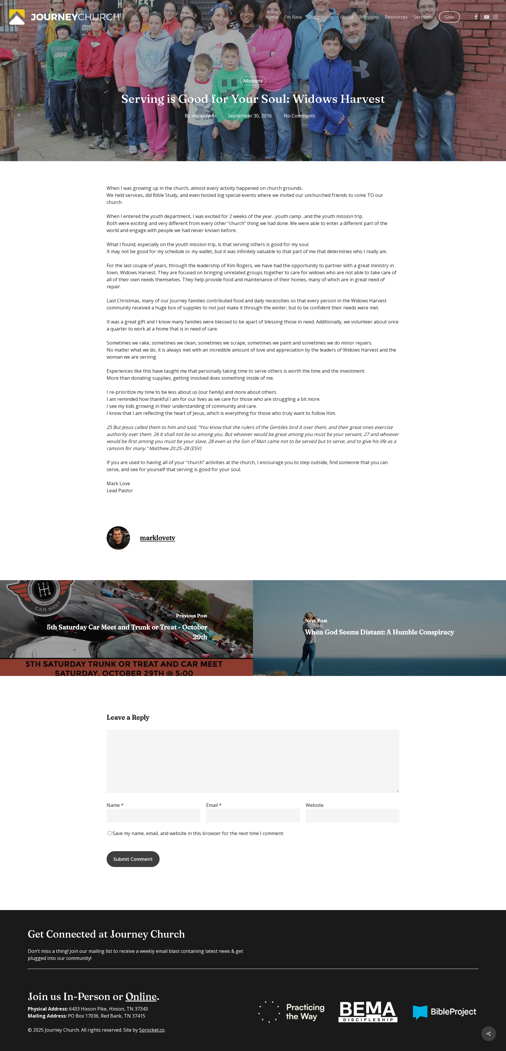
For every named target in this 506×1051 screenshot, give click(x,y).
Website (315, 805)
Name (115, 805)
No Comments (299, 116)
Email (214, 805)
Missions (253, 81)
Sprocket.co (152, 1030)
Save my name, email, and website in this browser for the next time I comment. (198, 833)
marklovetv (204, 116)
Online (141, 996)
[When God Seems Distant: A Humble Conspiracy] (379, 628)
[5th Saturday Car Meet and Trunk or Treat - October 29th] (126, 628)
